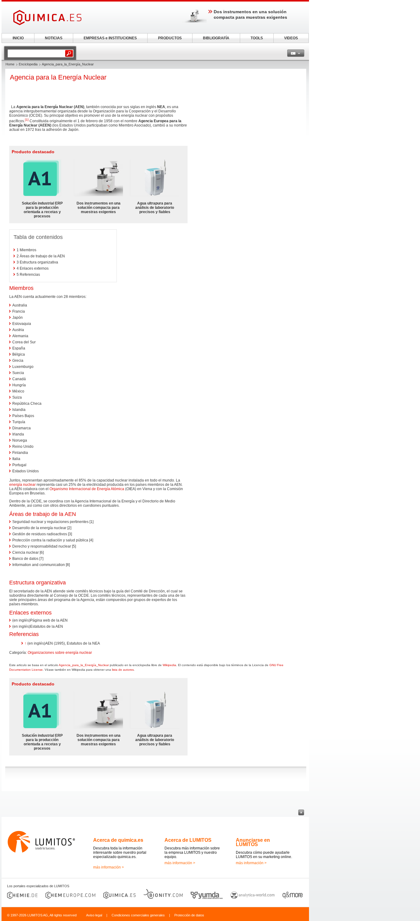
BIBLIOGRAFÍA (216, 38)
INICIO (18, 38)
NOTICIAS (53, 38)
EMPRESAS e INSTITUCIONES (110, 38)
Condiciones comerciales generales (138, 915)
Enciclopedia (28, 64)
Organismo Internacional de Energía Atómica (87, 489)
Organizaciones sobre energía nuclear (60, 652)
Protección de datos (189, 915)
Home (10, 64)
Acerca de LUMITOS (188, 840)
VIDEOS (291, 38)
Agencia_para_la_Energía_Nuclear (84, 665)
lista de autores (123, 669)
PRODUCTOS (170, 38)
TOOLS (257, 38)
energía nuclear (22, 484)
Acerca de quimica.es (118, 840)
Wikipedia (169, 665)
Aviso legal (94, 915)
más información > (108, 867)
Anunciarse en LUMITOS (253, 842)
